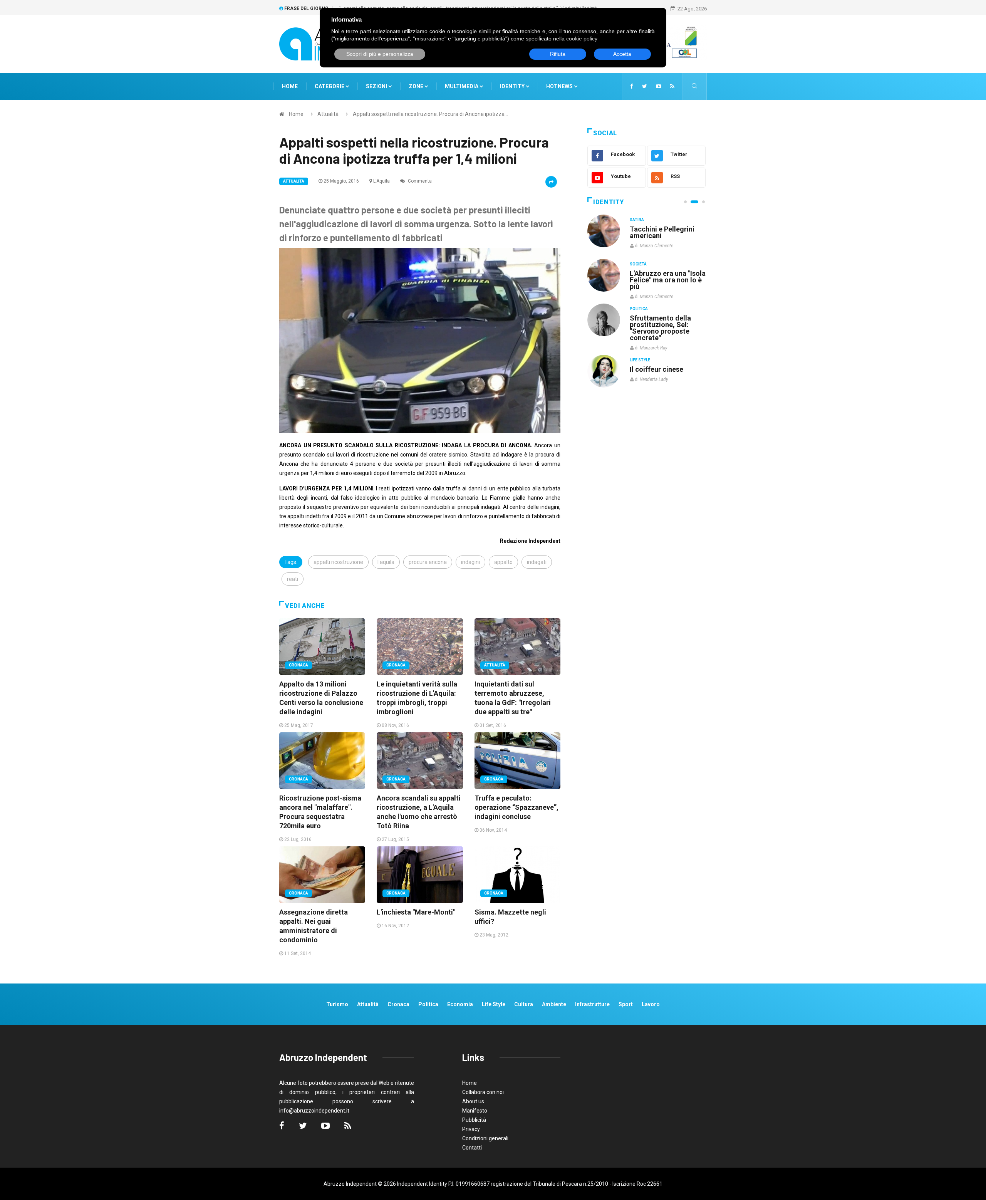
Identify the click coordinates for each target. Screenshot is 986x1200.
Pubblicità (474, 1120)
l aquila (385, 562)
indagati (537, 562)
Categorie (330, 86)
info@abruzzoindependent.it (314, 1111)
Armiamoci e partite (662, 318)
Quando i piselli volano (666, 273)
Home (290, 86)
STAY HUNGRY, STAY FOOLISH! (663, 232)
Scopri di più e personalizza (379, 54)
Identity (512, 86)
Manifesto (474, 1111)
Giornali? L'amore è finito (660, 365)
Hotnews (559, 86)
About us (473, 1101)
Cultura (638, 220)
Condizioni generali (485, 1138)
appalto (503, 562)
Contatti (472, 1148)
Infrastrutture (592, 1004)
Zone (416, 86)
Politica (639, 308)
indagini (470, 562)
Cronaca (298, 665)
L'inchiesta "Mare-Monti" (416, 912)
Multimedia (462, 86)
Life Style (640, 264)
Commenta (419, 181)
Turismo (337, 1004)
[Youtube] (658, 86)
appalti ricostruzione (338, 562)
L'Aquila (381, 181)
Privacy (471, 1129)
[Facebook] (631, 86)
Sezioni (377, 86)
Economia (460, 1004)
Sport (626, 1004)
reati (292, 579)
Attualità (328, 114)
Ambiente (554, 1004)
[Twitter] (644, 86)
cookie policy (581, 38)
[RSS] (672, 86)
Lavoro (651, 1004)
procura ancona (428, 562)
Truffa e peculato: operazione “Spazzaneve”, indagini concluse (516, 807)
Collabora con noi (483, 1092)
